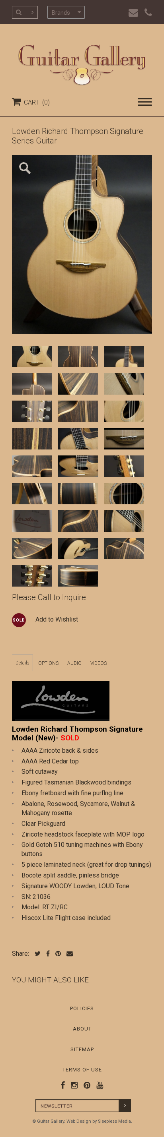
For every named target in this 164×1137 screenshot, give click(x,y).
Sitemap (82, 1049)
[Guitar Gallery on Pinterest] (85, 1085)
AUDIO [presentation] (74, 663)
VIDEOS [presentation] (98, 663)
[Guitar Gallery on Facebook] (63, 1085)
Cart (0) (35, 102)
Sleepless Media (114, 1121)
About (82, 1029)
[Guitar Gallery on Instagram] (72, 1085)
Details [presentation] (22, 663)
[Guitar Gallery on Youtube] (97, 1085)
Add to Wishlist (56, 619)
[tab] (22, 663)
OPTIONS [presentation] (48, 663)
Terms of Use (82, 1070)
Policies (82, 1008)
